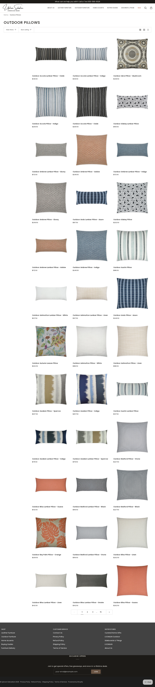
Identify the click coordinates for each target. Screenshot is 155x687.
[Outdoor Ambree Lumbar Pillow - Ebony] (51, 150)
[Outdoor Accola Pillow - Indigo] (51, 102)
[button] (64, 7)
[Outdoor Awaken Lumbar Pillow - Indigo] (51, 437)
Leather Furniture (8, 633)
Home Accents (7, 640)
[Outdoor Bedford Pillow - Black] (132, 485)
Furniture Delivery (8, 648)
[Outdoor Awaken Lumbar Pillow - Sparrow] (92, 437)
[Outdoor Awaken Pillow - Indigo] (92, 389)
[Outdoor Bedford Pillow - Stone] (132, 437)
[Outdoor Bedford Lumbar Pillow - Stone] (92, 533)
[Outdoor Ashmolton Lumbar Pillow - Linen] (92, 293)
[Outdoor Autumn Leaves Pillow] (51, 341)
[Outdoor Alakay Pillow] (132, 198)
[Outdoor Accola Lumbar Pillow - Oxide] (51, 54)
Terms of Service (60, 648)
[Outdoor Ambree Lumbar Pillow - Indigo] (132, 150)
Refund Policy (58, 640)
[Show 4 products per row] (148, 29)
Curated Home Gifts (113, 633)
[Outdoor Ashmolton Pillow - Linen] (132, 341)
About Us (108, 648)
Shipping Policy (59, 644)
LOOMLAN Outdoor (112, 637)
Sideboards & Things (113, 640)
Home (6, 15)
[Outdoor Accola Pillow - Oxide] (92, 102)
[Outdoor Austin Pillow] (132, 245)
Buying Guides (7, 644)
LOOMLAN (108, 644)
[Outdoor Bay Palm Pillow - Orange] (51, 533)
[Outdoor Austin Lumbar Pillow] (132, 389)
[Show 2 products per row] (140, 29)
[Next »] (109, 612)
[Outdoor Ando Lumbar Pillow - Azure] (92, 198)
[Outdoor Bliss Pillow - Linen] (132, 533)
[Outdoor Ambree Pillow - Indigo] (92, 245)
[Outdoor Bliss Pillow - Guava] (132, 581)
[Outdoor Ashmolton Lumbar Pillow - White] (51, 293)
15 (101, 612)
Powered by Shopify (75, 682)
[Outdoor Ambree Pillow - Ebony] (51, 198)
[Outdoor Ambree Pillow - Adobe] (92, 150)
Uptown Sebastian (8, 682)
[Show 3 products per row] (144, 29)
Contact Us (57, 633)
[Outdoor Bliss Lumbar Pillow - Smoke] (92, 581)
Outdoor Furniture (8, 637)
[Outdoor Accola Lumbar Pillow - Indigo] (92, 54)
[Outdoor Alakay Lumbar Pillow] (132, 102)
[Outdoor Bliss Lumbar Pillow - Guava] (51, 485)
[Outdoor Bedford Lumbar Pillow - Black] (92, 485)
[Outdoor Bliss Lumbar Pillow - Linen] (51, 581)
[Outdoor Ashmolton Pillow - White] (92, 341)
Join (96, 672)
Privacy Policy (58, 637)
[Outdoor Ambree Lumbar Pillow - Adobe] (51, 245)
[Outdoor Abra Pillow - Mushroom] (132, 54)
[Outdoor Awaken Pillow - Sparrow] (51, 389)
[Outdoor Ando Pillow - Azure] (132, 293)
